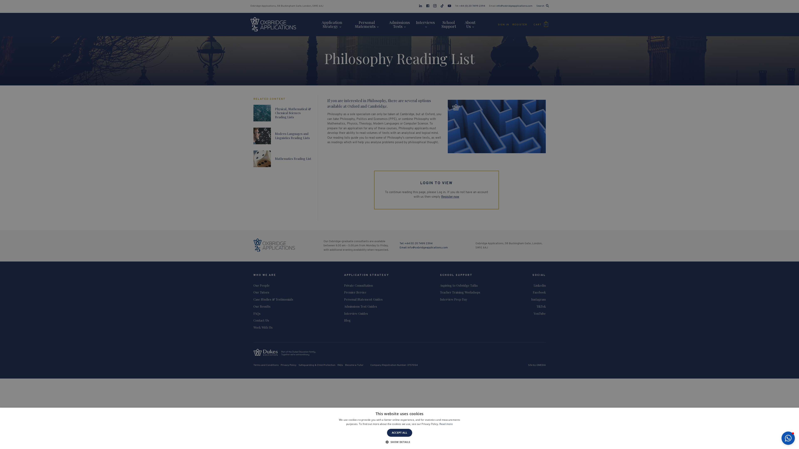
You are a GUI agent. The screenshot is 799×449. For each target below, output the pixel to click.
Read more (446, 424)
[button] (788, 438)
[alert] (399, 224)
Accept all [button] (399, 432)
